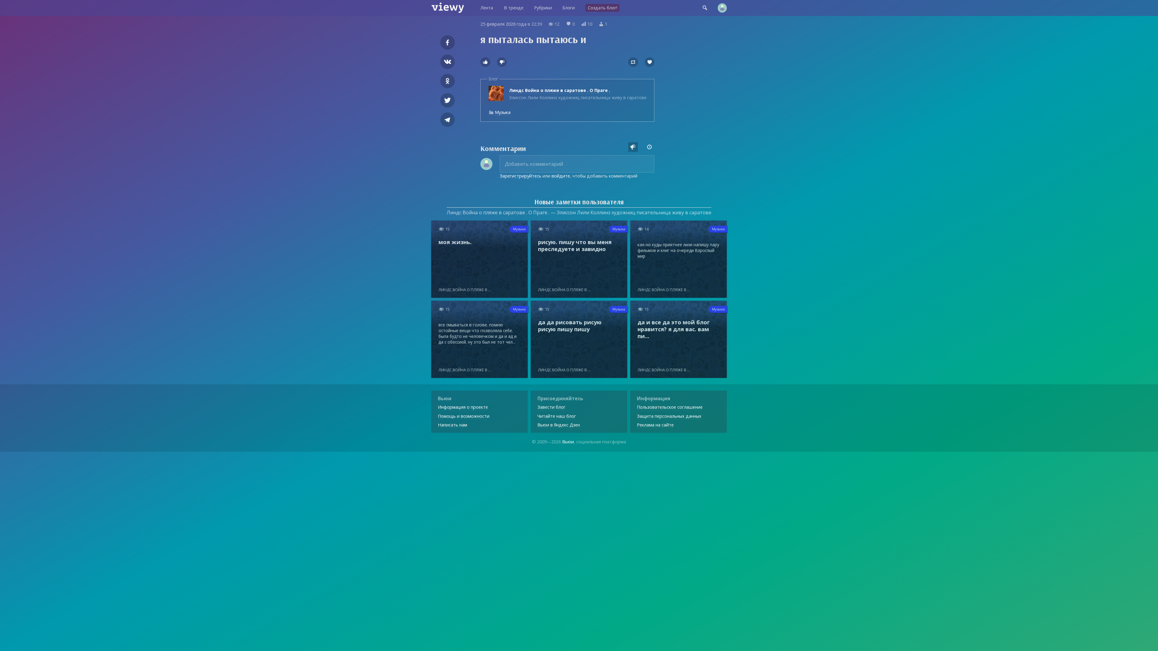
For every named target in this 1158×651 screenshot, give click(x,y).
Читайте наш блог (556, 416)
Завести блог (551, 407)
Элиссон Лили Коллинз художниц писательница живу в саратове (578, 93)
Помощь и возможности (463, 416)
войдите (561, 176)
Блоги (568, 8)
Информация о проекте (463, 407)
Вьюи (568, 442)
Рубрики (543, 8)
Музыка (503, 112)
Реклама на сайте (655, 425)
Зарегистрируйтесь (520, 176)
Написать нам (452, 425)
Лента (486, 8)
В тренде (514, 8)
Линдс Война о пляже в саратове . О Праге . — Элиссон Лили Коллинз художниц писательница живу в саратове (579, 212)
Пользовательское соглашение (670, 407)
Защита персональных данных (669, 416)
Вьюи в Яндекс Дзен (558, 425)
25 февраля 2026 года (503, 24)
